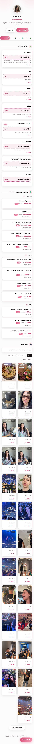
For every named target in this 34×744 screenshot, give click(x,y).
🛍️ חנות (21, 38)
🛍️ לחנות (10, 30)
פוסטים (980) (27, 359)
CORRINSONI (17, 163)
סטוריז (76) (21, 355)
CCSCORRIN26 (17, 146)
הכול (29, 355)
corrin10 (17, 129)
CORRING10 (17, 57)
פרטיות (7, 736)
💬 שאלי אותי (22, 30)
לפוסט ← (27, 387)
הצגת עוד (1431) (17, 728)
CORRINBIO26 (17, 179)
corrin (17, 76)
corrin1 (17, 93)
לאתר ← (28, 65)
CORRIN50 (17, 111)
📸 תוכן (14, 38)
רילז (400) (11, 355)
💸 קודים (28, 38)
